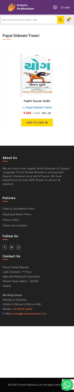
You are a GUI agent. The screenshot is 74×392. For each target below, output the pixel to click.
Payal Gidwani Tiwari (39, 107)
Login (66, 7)
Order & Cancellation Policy (19, 208)
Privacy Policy (11, 219)
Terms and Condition (15, 225)
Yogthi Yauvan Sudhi (37, 101)
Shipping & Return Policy (17, 214)
